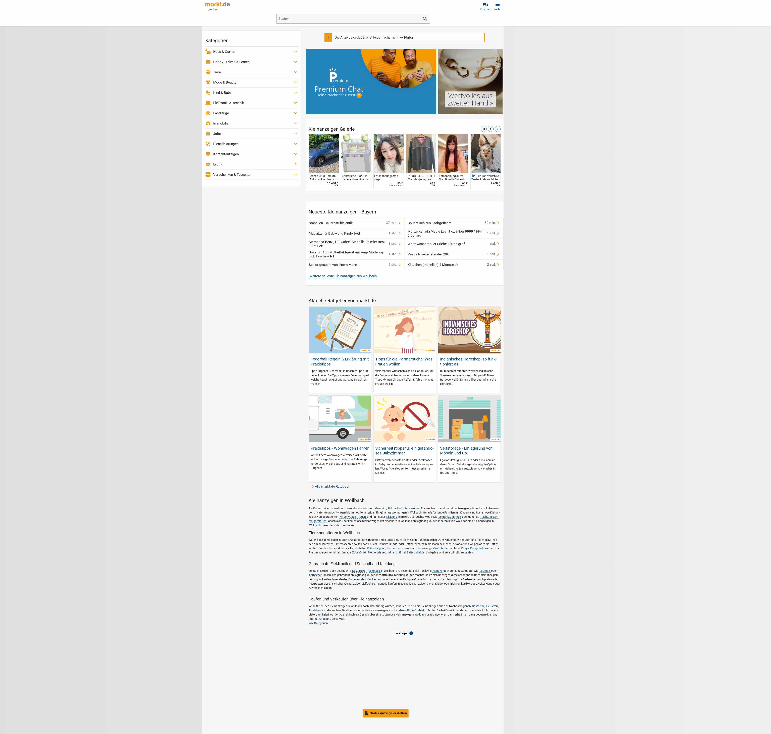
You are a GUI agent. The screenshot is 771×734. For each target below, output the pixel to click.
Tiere (217, 72)
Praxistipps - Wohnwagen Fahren (340, 448)
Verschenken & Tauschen (232, 175)
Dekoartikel (395, 508)
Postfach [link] (485, 9)
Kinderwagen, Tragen (353, 516)
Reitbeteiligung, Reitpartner (384, 548)
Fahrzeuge (221, 113)
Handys (437, 570)
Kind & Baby (222, 93)
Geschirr (380, 508)
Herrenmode (380, 579)
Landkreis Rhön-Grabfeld (409, 610)
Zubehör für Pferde (364, 552)
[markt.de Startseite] (217, 4)
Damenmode (356, 579)
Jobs (217, 134)
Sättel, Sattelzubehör (411, 552)
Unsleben (315, 610)
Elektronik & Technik (228, 103)
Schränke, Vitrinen (450, 516)
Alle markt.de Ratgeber (332, 486)
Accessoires (411, 508)
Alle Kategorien (318, 623)
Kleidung (391, 516)
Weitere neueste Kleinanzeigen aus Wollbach (343, 276)
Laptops (484, 570)
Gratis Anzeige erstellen (388, 713)
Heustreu (492, 606)
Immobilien (221, 123)
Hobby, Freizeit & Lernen (231, 62)
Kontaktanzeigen (226, 154)
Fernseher (315, 575)
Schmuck (374, 570)
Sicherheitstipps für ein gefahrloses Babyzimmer (404, 450)
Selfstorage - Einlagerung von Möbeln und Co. (466, 450)
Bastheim (478, 606)
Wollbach (315, 525)
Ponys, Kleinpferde (472, 548)
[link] (324, 161)
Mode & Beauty (224, 82)
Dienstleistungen (226, 144)
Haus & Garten (224, 52)
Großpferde (440, 548)
